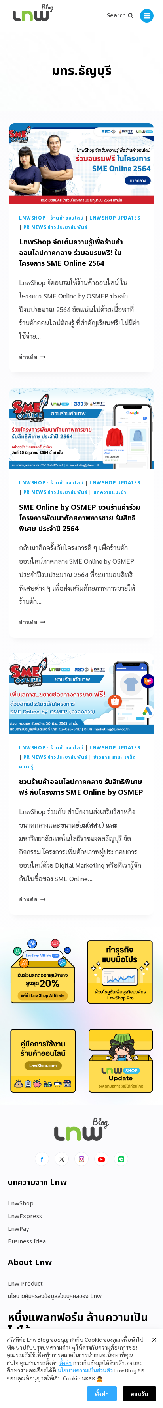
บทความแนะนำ (110, 492)
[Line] (121, 1159)
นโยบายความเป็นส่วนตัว (85, 1370)
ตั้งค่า (65, 1362)
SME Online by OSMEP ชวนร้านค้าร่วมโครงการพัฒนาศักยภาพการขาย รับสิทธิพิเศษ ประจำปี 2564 (79, 518)
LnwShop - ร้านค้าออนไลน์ (51, 218)
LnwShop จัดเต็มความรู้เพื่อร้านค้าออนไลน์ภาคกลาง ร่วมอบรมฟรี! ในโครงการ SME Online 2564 (71, 253)
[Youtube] (101, 1159)
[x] (62, 1159)
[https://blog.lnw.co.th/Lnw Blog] (33, 16)
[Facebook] (42, 1159)
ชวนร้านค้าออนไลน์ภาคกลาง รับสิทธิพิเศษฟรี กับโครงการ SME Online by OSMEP (81, 787)
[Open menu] (147, 16)
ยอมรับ (139, 1393)
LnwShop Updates (114, 218)
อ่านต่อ (32, 356)
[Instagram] (81, 1159)
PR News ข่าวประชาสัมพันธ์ (55, 227)
